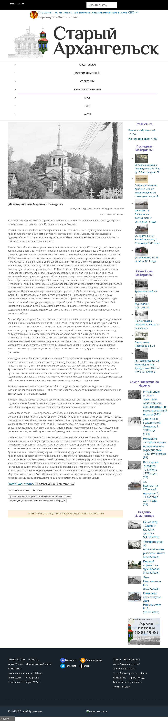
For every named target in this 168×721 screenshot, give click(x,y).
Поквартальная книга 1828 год (25, 673)
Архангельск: (87, 64)
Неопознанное (132, 659)
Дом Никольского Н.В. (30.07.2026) (152, 582)
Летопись (33, 659)
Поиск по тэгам (16, 659)
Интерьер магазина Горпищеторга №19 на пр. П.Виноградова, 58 (147, 168)
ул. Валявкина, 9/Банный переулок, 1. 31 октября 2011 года (147, 239)
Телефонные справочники (127, 682)
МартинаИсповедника (19, 490)
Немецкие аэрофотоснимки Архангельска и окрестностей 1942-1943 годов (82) (154, 448)
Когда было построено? (126, 664)
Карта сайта (119, 677)
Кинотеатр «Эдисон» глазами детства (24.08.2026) (151, 529)
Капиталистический (87, 89)
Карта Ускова (15, 664)
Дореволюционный (87, 73)
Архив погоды (137, 677)
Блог (87, 97)
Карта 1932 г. (15, 668)
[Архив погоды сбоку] (144, 631)
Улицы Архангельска (124, 668)
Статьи (117, 659)
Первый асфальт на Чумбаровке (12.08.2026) (151, 567)
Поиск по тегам (121, 686)
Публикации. (14, 677)
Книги (143, 673)
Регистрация (32, 677)
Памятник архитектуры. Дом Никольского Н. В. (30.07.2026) (152, 602)
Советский (87, 81)
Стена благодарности (125, 673)
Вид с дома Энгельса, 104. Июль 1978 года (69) (150, 469)
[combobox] (101, 5)
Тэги (87, 105)
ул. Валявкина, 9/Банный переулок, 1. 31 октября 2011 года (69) (151, 493)
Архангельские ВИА (146, 291)
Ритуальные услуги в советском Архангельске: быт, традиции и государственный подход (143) (155, 403)
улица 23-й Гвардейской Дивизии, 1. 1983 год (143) (152, 426)
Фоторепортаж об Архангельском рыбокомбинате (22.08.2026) (154, 549)
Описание (37, 490)
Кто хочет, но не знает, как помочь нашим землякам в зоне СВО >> (88, 12)
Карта (87, 114)
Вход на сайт (17, 3)
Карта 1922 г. (33, 682)
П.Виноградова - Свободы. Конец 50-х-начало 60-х (147, 324)
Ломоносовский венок (38, 664)
